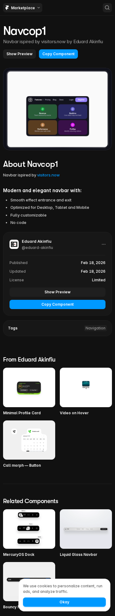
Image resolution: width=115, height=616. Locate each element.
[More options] (103, 244)
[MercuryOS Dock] (29, 533)
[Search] (107, 7)
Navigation (95, 328)
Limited (98, 280)
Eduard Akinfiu (88, 41)
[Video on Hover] (86, 392)
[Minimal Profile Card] (29, 392)
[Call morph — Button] (29, 444)
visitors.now (48, 174)
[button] (19, 54)
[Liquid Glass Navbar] (86, 533)
